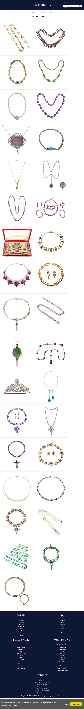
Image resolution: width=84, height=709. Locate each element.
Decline (66, 704)
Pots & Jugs (62, 662)
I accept (76, 704)
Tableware (63, 664)
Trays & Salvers (62, 668)
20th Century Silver (62, 670)
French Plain (21, 651)
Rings (21, 629)
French (62, 622)
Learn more (12, 705)
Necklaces (21, 627)
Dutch (62, 627)
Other (62, 633)
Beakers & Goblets (62, 645)
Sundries (62, 666)
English (63, 620)
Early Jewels (21, 631)
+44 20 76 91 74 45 (43, 690)
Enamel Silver (21, 649)
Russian (62, 631)
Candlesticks (62, 649)
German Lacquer (21, 653)
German (62, 624)
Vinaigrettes (21, 666)
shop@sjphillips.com (42, 693)
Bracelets (21, 620)
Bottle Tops (63, 647)
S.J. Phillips (42, 4)
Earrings (21, 624)
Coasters (62, 651)
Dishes (62, 655)
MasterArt (60, 696)
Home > (35, 12)
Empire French (21, 647)
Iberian (63, 629)
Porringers (62, 660)
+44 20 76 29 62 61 (43, 688)
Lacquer (21, 655)
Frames (63, 658)
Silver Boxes (21, 664)
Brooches (21, 622)
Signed (21, 633)
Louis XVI (21, 660)
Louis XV (21, 658)
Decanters (62, 653)
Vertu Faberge (21, 668)
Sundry (21, 635)
